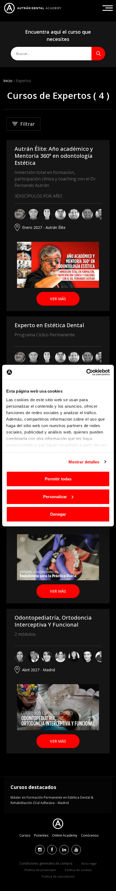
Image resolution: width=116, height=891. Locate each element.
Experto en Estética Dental (49, 325)
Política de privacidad (40, 870)
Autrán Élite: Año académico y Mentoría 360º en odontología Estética (54, 155)
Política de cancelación (58, 876)
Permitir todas (58, 479)
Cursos (24, 835)
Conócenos (89, 835)
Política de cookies (78, 870)
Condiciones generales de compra (45, 863)
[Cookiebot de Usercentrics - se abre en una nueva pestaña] (86, 372)
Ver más (58, 298)
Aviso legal (89, 863)
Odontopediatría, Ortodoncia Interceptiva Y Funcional (53, 621)
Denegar (58, 514)
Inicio (7, 80)
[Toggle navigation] (107, 8)
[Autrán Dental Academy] (33, 8)
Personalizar (55, 496)
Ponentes (41, 835)
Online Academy (64, 835)
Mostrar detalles (84, 461)
